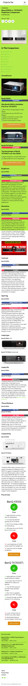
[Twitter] (6, 21)
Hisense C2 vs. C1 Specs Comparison (12, 651)
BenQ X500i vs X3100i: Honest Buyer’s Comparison (12, 638)
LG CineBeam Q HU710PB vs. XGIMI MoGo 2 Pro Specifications (13, 657)
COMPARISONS (4, 8)
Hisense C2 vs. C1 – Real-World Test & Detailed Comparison (12, 645)
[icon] (2, 677)
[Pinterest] (9, 21)
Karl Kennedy (6, 14)
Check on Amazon (14, 554)
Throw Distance (8, 67)
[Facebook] (2, 21)
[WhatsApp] (12, 21)
